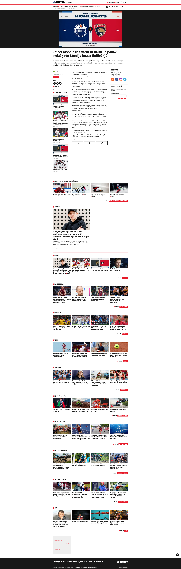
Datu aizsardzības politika (81, 567)
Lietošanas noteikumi (69, 567)
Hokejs (56, 77)
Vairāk (106, 200)
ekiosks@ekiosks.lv (123, 567)
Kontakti (99, 562)
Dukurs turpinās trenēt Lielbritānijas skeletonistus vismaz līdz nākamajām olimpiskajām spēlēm (99, 495)
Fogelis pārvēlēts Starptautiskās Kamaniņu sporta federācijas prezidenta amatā (79, 495)
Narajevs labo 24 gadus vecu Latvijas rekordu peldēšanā (99, 522)
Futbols (57, 313)
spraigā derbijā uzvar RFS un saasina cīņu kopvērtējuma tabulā (99, 328)
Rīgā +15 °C (112, 6)
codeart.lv (95, 567)
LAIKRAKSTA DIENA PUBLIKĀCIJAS (66, 181)
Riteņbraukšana (60, 450)
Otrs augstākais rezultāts (60, 169)
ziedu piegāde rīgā (58, 540)
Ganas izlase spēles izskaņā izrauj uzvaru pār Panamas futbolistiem (61, 328)
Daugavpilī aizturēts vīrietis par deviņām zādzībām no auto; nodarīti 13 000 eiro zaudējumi (118, 495)
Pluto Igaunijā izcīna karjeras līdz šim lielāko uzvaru (81, 464)
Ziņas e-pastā (83, 562)
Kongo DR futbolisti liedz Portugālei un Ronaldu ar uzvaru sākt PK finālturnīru (118, 328)
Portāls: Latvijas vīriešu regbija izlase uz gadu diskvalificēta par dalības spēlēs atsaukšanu (60, 524)
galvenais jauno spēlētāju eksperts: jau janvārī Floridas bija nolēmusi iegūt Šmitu (71, 235)
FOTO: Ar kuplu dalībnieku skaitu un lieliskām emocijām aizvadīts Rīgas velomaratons (118, 466)
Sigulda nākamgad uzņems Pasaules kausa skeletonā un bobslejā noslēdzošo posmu (62, 494)
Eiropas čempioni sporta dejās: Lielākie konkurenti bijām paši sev (117, 523)
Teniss (56, 340)
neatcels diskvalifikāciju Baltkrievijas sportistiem (118, 437)
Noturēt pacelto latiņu (62, 194)
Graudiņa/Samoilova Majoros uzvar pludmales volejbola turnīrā (62, 382)
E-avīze (74, 562)
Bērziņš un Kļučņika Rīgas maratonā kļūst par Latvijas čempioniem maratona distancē (99, 438)
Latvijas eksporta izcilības (60, 8)
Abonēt (117, 2)
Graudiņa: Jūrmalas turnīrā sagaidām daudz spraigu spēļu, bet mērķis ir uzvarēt (80, 382)
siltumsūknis (65, 550)
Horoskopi (67, 562)
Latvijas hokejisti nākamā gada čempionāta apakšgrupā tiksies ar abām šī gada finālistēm (60, 122)
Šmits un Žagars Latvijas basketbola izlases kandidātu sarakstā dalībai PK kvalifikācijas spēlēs (62, 300)
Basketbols (59, 284)
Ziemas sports (60, 479)
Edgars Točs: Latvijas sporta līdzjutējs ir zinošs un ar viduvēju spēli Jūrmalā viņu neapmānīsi (99, 383)
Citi (55, 508)
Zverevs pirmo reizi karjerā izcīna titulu (99, 354)
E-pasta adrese (115, 93)
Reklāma (92, 562)
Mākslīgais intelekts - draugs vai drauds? (91, 6)
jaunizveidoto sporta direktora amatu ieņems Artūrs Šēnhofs (79, 299)
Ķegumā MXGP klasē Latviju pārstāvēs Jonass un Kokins (80, 410)
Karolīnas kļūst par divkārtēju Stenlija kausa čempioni (80, 270)
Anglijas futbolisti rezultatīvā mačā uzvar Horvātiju (81, 327)
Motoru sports (60, 396)
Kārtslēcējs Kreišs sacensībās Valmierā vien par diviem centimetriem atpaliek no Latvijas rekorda (81, 438)
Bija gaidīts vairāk (79, 194)
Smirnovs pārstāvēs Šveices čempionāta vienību (58, 139)
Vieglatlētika (59, 422)
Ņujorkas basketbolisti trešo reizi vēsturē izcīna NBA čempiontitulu (117, 300)
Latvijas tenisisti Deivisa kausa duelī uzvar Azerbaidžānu (60, 355)
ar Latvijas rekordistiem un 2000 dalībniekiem (60, 437)
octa (67, 543)
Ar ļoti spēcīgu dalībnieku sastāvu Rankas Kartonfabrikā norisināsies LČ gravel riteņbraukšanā (61, 466)
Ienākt (125, 2)
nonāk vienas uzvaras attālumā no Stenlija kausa (59, 106)
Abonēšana (57, 562)
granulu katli (57, 549)
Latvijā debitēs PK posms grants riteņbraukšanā (98, 464)
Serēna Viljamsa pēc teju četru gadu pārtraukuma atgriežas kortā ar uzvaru (79, 355)
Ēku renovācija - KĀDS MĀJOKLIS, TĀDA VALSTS (70, 6)
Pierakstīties (122, 99)
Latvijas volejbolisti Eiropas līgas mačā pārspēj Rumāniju (118, 381)
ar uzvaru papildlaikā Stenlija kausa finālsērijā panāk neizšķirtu (60, 155)
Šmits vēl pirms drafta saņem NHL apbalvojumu (118, 269)
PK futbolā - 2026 (71, 8)
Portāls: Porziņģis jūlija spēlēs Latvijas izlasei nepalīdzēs (98, 299)
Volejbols (58, 367)
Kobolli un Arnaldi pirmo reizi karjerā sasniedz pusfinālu (118, 355)
